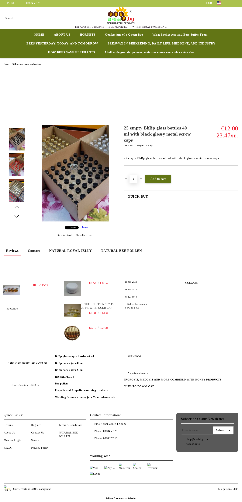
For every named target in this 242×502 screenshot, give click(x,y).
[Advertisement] (121, 96)
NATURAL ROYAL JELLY (70, 251)
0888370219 (110, 438)
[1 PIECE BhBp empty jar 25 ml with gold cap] (72, 310)
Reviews (12, 251)
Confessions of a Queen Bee (124, 34)
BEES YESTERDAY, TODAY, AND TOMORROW (62, 43)
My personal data (228, 489)
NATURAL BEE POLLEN (121, 251)
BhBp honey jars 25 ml (69, 370)
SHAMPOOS (134, 356)
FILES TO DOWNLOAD (139, 386)
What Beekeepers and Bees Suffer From (180, 34)
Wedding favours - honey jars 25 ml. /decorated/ (85, 397)
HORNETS (87, 34)
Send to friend (64, 235)
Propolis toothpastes (137, 373)
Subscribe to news (137, 304)
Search (35, 440)
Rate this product (84, 235)
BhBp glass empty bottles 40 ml (27, 64)
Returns (8, 425)
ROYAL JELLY (64, 376)
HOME (39, 34)
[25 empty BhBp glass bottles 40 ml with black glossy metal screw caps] (75, 220)
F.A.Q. (8, 447)
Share (73, 227)
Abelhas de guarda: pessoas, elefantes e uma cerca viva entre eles (149, 52)
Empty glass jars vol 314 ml (25, 385)
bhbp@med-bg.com (114, 423)
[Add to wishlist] (131, 172)
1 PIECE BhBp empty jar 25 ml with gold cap (98, 306)
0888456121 (33, 3)
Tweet (85, 227)
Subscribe (12, 308)
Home (6, 64)
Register (36, 425)
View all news (132, 307)
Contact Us (37, 432)
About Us (9, 432)
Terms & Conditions (70, 425)
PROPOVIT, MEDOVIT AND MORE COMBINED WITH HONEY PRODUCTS (173, 379)
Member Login (12, 440)
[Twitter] (236, 3)
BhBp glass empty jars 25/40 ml (27, 363)
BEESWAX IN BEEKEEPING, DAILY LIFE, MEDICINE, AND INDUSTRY (162, 43)
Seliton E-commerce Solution (121, 498)
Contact (34, 251)
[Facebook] (230, 3)
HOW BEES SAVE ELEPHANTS (71, 52)
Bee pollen (61, 383)
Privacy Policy (39, 447)
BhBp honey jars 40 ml (69, 363)
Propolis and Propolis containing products (81, 390)
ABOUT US (62, 34)
